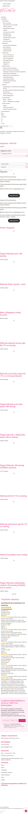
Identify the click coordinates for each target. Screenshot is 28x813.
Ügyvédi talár (6, 62)
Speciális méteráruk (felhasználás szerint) (13, 90)
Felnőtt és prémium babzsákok (11, 70)
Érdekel (6, 259)
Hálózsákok (5, 43)
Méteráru (4, 84)
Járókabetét (6, 39)
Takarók (5, 30)
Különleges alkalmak (8, 60)
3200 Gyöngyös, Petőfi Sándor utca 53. (10, 738)
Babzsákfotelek (6, 66)
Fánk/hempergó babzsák (9, 80)
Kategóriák (4, 19)
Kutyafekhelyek (6, 97)
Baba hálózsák (6, 47)
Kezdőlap (3, 17)
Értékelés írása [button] (4, 611)
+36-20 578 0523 (5, 744)
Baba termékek (7, 23)
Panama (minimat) (8, 93)
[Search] (1, 128)
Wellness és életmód (8, 56)
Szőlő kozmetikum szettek (9, 109)
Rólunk (2, 115)
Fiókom (2, 765)
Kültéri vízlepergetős (8, 95)
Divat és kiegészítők (8, 58)
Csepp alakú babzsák (8, 79)
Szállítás (3, 779)
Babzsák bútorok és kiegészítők (11, 75)
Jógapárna (6, 64)
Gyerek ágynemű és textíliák (10, 25)
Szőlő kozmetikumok (8, 107)
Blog (2, 113)
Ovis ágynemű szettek (8, 32)
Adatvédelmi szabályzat (6, 772)
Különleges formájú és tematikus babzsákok (14, 71)
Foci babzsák (6, 82)
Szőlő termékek (6, 103)
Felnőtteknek (5, 53)
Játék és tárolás (7, 26)
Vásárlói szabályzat (5, 775)
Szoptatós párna (7, 41)
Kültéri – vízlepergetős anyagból (11, 101)
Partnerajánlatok (5, 111)
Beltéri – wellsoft (7, 99)
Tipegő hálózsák (7, 50)
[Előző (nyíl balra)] (0, 812)
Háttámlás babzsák (8, 77)
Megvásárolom (14, 195)
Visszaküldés (4, 770)
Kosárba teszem (4, 171)
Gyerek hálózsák (7, 49)
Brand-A (10, 808)
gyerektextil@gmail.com (7, 747)
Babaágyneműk (7, 34)
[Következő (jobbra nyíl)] (1, 812)
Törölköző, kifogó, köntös (9, 37)
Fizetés (2, 767)
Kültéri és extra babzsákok (9, 73)
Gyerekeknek (5, 21)
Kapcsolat (3, 116)
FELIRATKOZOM (22, 720)
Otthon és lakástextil (8, 55)
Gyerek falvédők (7, 35)
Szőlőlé (5, 105)
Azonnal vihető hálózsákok (9, 45)
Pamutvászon (6, 92)
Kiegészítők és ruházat (9, 28)
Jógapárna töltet (5, 151)
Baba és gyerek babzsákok (10, 68)
